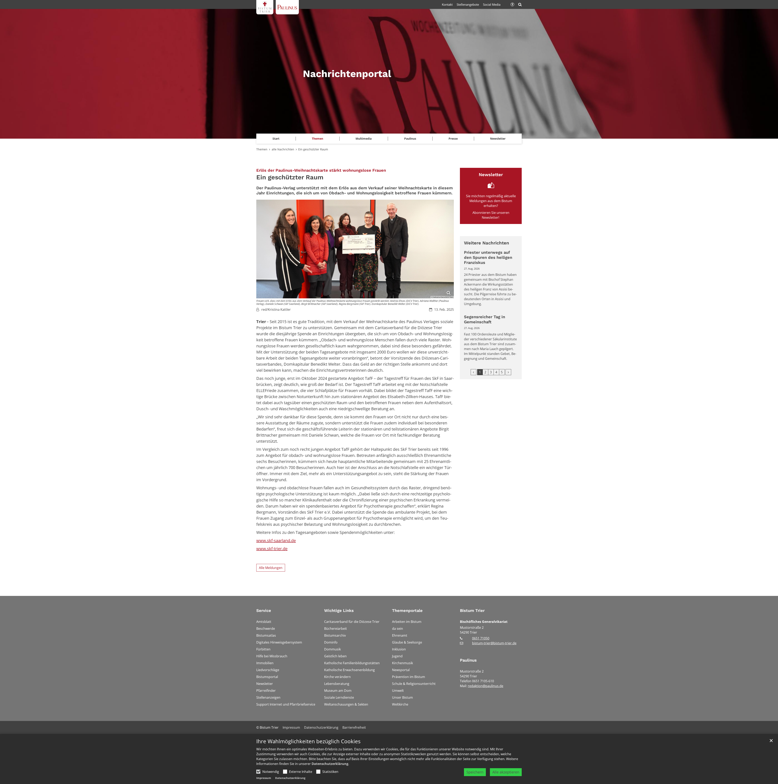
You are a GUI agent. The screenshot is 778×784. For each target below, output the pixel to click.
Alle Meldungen (270, 568)
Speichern (474, 772)
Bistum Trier (472, 610)
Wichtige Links (339, 610)
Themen (261, 149)
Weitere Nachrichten (486, 242)
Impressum (263, 778)
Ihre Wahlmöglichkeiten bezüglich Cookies (308, 741)
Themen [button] (317, 138)
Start (276, 138)
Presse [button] (453, 138)
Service (263, 610)
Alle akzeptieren (505, 772)
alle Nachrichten (283, 149)
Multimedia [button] (364, 138)
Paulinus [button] (410, 138)
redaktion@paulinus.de (485, 686)
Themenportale (407, 610)
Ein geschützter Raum (314, 149)
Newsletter (497, 138)
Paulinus (468, 660)
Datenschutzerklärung (330, 764)
